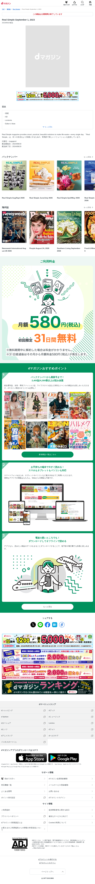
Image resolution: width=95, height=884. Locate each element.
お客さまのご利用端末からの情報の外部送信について (21, 829)
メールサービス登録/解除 (58, 785)
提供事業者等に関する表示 (59, 810)
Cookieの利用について (57, 823)
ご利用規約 (5, 810)
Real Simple (16, 9)
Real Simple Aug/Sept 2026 (13, 198)
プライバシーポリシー (10, 816)
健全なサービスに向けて (58, 816)
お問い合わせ (54, 791)
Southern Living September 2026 (68, 249)
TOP (3, 9)
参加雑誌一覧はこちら (47, 454)
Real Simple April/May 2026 (68, 198)
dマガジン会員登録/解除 (58, 779)
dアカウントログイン (57, 798)
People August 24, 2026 (39, 248)
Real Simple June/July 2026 (41, 198)
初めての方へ (10, 779)
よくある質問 (6, 791)
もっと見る (87, 157)
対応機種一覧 (6, 785)
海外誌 (9, 9)
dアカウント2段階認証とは (11, 823)
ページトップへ (47, 872)
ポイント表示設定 (8, 798)
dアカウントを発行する (47, 859)
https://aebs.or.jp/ (39, 848)
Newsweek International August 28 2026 (14, 249)
